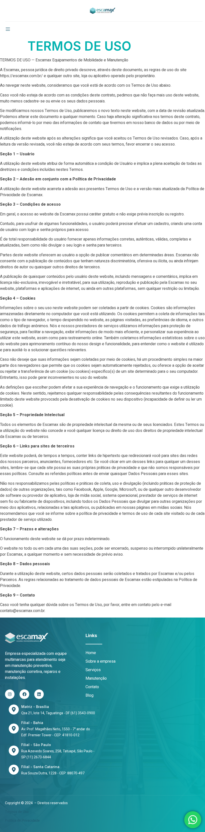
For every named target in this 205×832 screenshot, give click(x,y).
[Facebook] (24, 694)
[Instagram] (9, 694)
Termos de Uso (17, 811)
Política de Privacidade (22, 820)
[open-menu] (7, 29)
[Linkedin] (39, 694)
